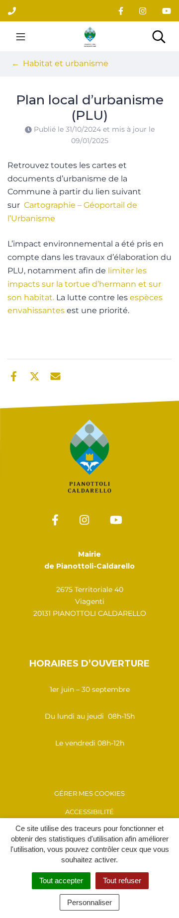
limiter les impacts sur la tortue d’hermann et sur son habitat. (84, 284)
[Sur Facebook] (13, 375)
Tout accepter (61, 880)
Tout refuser (122, 880)
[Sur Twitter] (34, 375)
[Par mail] (55, 375)
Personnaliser (89, 902)
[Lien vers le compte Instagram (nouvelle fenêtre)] (142, 10)
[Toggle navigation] (20, 36)
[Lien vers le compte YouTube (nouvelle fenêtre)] (166, 10)
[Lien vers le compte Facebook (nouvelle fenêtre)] (120, 10)
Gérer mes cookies (89, 793)
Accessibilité (89, 812)
